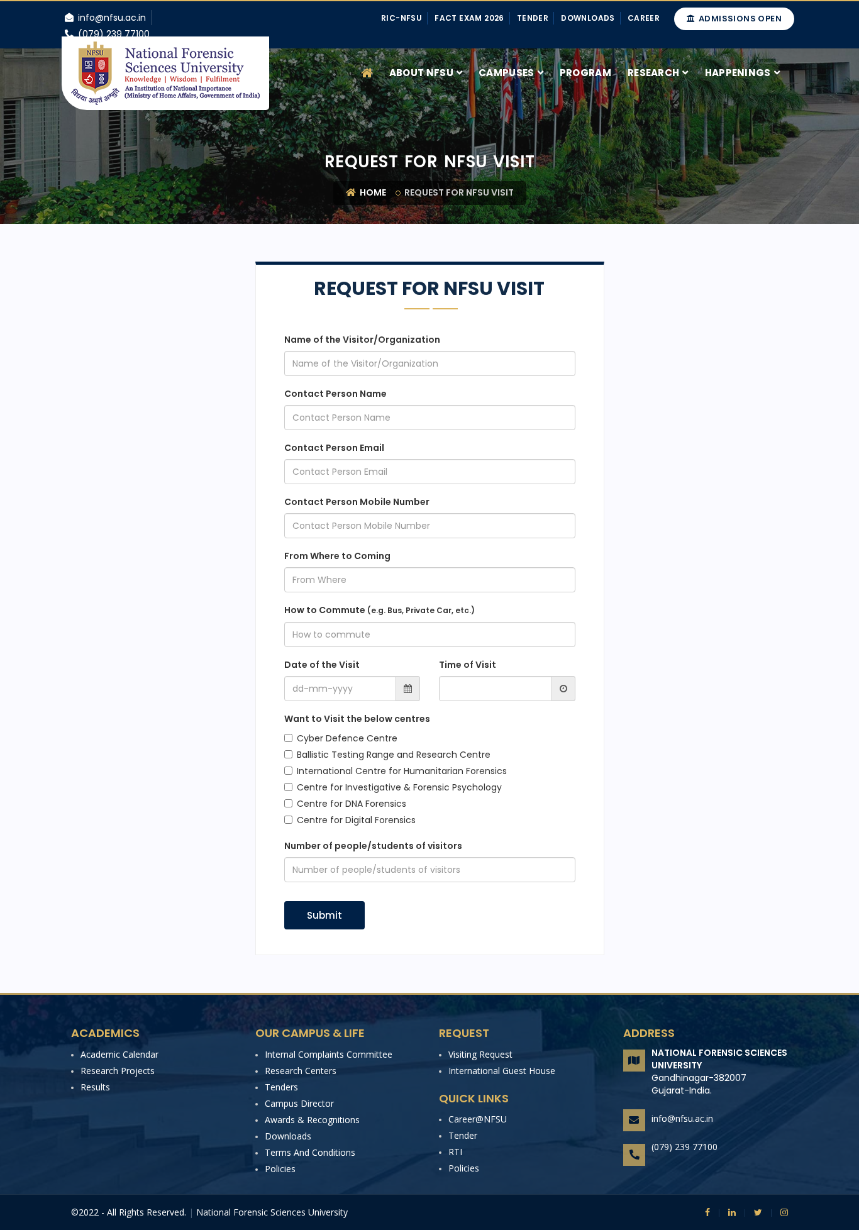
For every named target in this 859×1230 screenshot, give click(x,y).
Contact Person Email (334, 447)
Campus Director (299, 1103)
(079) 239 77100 (684, 1147)
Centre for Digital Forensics (356, 820)
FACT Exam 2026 (469, 18)
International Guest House (501, 1071)
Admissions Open (739, 19)
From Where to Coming (337, 556)
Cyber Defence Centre (347, 738)
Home (372, 192)
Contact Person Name (335, 393)
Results (95, 1087)
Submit (324, 915)
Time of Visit (467, 664)
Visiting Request (480, 1054)
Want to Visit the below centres (357, 718)
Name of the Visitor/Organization (362, 339)
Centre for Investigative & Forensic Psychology (399, 787)
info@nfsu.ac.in (682, 1118)
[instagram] (779, 1212)
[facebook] (707, 1212)
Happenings (738, 72)
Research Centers (300, 1071)
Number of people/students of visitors (373, 845)
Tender (532, 18)
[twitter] (753, 1212)
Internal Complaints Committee (328, 1054)
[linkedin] (727, 1212)
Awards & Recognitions (312, 1120)
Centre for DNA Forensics (351, 803)
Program (585, 72)
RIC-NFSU (401, 18)
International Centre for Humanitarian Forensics (402, 771)
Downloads (588, 18)
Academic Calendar (119, 1054)
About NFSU (421, 72)
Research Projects (117, 1071)
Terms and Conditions (310, 1152)
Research (653, 72)
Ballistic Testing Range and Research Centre (393, 754)
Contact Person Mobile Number (357, 502)
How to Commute (379, 610)
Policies (280, 1169)
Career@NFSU (477, 1119)
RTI (455, 1152)
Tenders (281, 1087)
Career (644, 18)
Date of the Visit (322, 664)
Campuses (506, 72)
